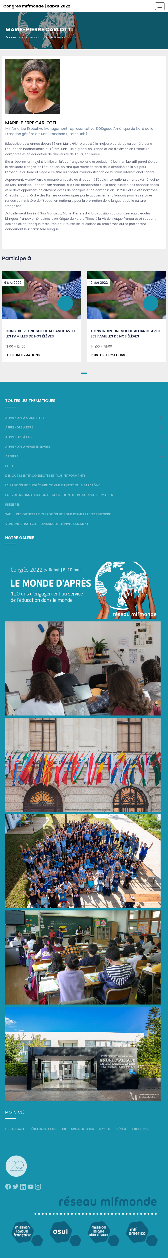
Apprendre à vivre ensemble (27, 446)
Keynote (105, 1129)
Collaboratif (14, 1129)
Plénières (12, 504)
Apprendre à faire (19, 437)
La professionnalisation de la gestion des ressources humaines (59, 495)
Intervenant (31, 37)
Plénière (121, 1129)
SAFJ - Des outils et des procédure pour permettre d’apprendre (58, 514)
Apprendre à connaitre (24, 418)
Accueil (10, 37)
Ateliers (11, 456)
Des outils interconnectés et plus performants (45, 475)
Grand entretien (82, 1129)
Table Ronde (140, 1129)
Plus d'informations (22, 355)
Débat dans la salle (43, 1129)
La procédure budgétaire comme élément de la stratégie (52, 485)
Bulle (9, 466)
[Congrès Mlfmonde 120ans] (83, 590)
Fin (64, 1129)
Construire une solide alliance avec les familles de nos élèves (40, 333)
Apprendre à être (19, 427)
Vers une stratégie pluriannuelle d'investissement (47, 524)
